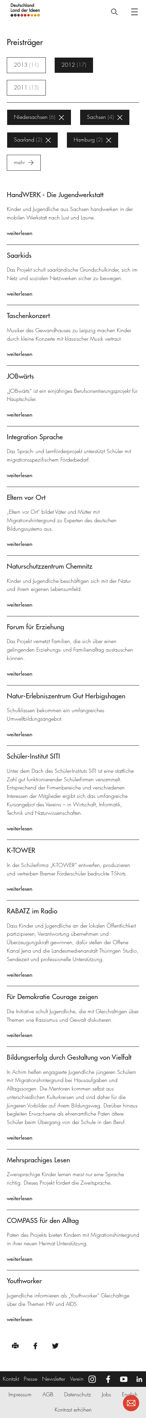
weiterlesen (19, 233)
